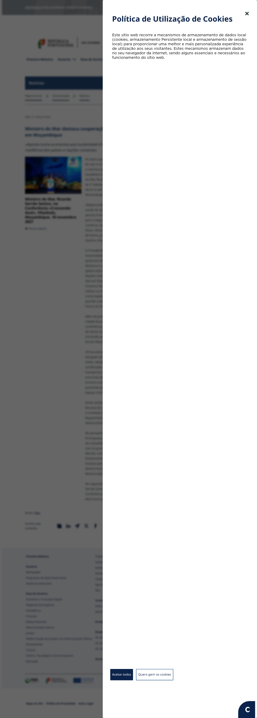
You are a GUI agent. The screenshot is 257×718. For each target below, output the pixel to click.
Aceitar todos (121, 674)
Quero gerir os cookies (154, 674)
